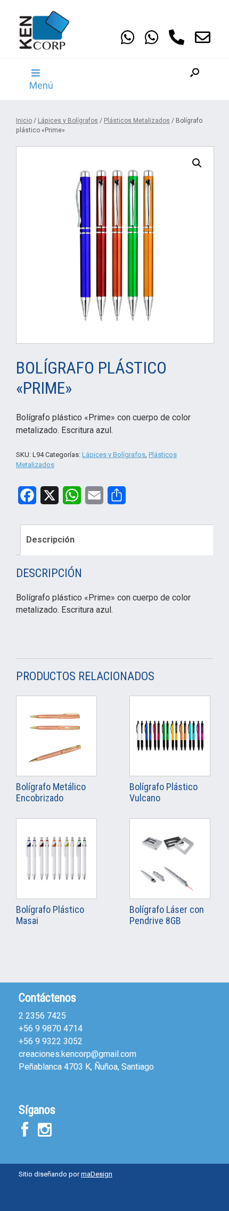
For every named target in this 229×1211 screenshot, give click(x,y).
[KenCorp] (51, 30)
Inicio (24, 120)
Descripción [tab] (50, 540)
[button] (194, 79)
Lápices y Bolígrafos (68, 120)
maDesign (96, 1174)
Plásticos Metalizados (137, 120)
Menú (41, 85)
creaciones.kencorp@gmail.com (77, 1054)
